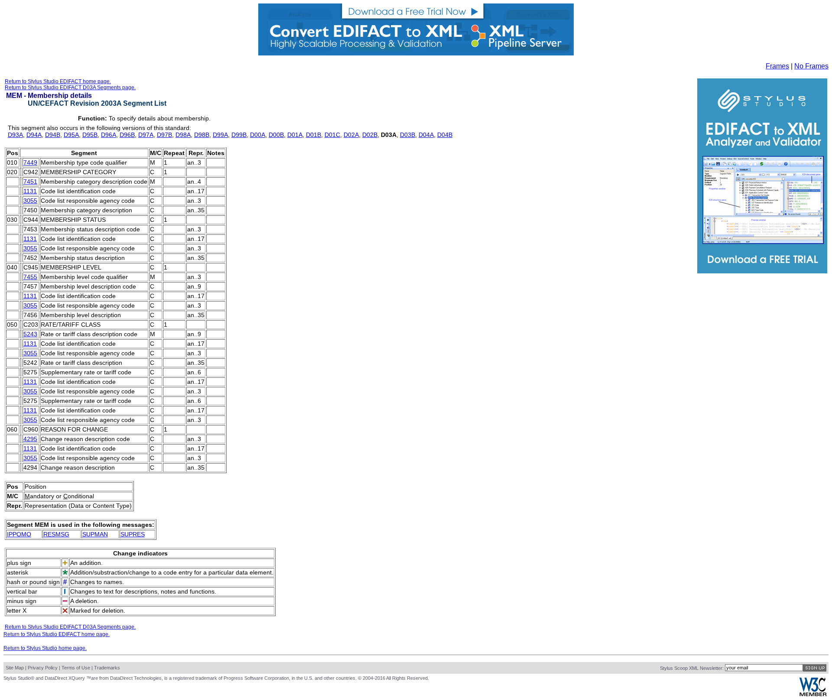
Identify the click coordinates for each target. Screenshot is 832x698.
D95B (90, 134)
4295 (30, 438)
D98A (183, 134)
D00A (257, 134)
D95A (71, 134)
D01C (332, 134)
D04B (444, 134)
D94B (52, 134)
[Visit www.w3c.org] (813, 694)
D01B (313, 134)
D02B (369, 134)
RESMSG (56, 534)
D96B (127, 134)
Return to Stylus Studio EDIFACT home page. (58, 81)
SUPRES (132, 534)
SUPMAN (95, 534)
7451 (30, 181)
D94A (34, 134)
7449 (30, 162)
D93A (15, 134)
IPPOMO (19, 534)
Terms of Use (76, 667)
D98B (201, 134)
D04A (426, 134)
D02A (351, 134)
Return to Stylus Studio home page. (45, 648)
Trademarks (107, 667)
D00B (276, 134)
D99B (239, 134)
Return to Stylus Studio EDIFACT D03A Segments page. (70, 87)
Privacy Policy (43, 667)
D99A (220, 134)
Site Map (15, 667)
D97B (164, 134)
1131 (30, 191)
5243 (30, 334)
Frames (777, 66)
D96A (108, 134)
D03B (407, 134)
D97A (145, 134)
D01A (294, 134)
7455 (30, 276)
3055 (30, 200)
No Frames (811, 66)
